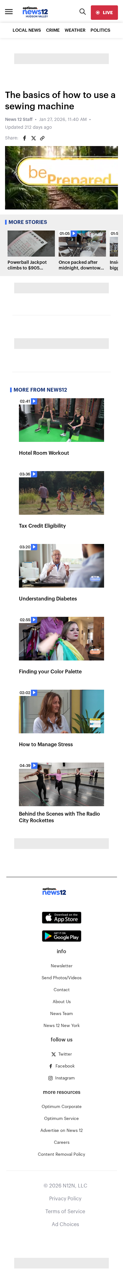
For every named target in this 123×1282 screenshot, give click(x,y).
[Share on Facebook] (24, 138)
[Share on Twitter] (33, 138)
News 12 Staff (18, 119)
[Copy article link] (42, 138)
